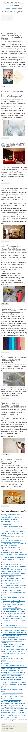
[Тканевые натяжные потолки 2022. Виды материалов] (14, 128)
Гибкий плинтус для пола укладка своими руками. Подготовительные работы (13, 582)
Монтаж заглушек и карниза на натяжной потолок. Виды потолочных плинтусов (12, 563)
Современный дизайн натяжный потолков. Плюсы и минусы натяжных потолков (13, 602)
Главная (8, 8)
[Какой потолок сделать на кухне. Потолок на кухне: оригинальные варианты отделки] (14, 77)
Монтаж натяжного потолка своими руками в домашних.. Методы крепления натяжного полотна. (13, 689)
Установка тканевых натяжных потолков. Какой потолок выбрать (12, 697)
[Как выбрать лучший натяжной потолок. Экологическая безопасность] (14, 294)
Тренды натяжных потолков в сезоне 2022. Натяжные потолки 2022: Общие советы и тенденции (13, 533)
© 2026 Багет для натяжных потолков (8, 724)
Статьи (20, 8)
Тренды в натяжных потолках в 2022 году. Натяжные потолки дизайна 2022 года (12, 541)
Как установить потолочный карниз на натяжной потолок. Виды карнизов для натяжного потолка (14, 627)
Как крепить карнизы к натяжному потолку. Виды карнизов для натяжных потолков (13, 617)
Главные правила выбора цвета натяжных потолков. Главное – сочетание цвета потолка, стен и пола (13, 597)
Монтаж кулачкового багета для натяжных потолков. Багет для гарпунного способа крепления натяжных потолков (13, 646)
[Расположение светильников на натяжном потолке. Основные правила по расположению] (14, 379)
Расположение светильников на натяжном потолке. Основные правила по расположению (13, 359)
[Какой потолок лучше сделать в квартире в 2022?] (14, 232)
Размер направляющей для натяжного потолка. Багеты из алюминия (12, 694)
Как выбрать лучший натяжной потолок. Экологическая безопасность (13, 248)
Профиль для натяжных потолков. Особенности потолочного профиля (11, 700)
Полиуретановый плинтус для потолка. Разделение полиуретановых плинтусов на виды (14, 707)
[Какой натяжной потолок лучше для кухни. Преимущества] (14, 497)
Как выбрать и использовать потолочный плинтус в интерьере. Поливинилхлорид (12, 674)
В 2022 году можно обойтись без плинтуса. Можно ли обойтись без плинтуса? (13, 579)
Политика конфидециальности (7, 728)
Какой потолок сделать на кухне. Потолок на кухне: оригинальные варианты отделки (12, 36)
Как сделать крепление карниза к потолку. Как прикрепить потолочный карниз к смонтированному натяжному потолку (13, 545)
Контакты (3, 726)
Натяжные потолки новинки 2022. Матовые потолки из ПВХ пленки (13, 144)
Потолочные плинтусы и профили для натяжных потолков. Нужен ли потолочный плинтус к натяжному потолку (12, 712)
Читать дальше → (5, 86)
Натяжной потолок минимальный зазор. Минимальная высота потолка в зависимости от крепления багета (13, 528)
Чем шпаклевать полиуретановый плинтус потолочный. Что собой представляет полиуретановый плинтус (13, 574)
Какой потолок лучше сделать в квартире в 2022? (14, 189)
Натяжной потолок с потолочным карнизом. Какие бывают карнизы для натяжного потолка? (13, 631)
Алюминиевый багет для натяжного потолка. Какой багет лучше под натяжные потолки (13, 704)
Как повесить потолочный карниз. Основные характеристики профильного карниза (13, 570)
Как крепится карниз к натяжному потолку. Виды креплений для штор (13, 614)
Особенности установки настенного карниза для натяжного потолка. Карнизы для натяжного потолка (13, 621)
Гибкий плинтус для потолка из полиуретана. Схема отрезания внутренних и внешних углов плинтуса (13, 684)
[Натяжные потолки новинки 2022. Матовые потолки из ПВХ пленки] (14, 156)
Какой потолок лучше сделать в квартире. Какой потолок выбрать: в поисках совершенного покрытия (14, 554)
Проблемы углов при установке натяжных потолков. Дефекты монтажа (13, 405)
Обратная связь (5, 730)
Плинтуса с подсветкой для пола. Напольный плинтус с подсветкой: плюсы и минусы (14, 650)
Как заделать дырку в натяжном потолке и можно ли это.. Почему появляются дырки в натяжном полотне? (12, 522)
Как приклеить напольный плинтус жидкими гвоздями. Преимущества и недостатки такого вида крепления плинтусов (13, 559)
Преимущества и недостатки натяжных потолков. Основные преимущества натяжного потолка (13, 311)
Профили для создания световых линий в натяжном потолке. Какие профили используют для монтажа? (13, 654)
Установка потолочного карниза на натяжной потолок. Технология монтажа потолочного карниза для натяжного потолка (14, 635)
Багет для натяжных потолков (14, 4)
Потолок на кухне (7, 18)
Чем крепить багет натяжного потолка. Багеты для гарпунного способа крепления (14, 720)
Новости (14, 8)
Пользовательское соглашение (11, 726)
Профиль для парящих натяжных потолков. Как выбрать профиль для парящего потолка (13, 671)
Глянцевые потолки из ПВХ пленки (12, 608)
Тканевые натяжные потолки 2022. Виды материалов (13, 95)
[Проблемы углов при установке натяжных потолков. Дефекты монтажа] (14, 445)
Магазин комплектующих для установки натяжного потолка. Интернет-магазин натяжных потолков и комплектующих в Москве (14, 666)
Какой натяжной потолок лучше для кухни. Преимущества (12, 461)
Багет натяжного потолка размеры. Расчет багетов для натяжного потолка (13, 716)
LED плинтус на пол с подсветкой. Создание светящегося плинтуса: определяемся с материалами (13, 640)
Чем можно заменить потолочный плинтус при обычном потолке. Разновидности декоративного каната (13, 679)
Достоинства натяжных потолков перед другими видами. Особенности (12, 518)
